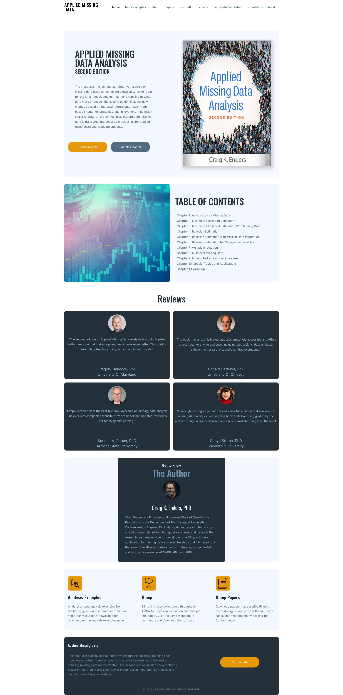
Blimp (155, 7)
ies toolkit (187, 7)
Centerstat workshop (228, 7)
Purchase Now (88, 147)
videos (203, 7)
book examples (135, 7)
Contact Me (240, 662)
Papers (169, 7)
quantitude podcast (261, 7)
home (116, 7)
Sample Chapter (130, 147)
